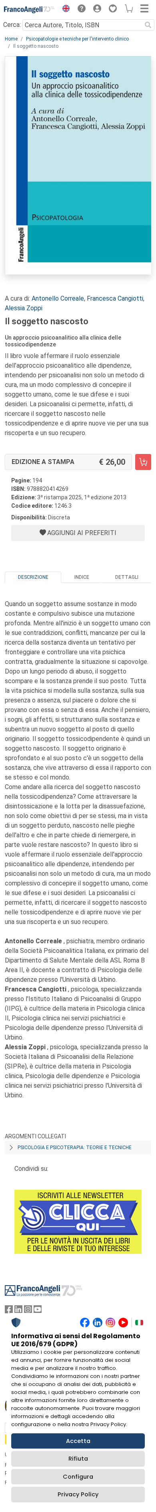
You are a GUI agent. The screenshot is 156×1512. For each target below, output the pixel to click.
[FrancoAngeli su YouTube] (38, 1311)
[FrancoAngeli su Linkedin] (18, 1311)
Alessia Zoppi (23, 308)
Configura (78, 1477)
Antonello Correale (58, 298)
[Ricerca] (148, 25)
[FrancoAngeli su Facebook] (9, 1311)
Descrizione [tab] (33, 577)
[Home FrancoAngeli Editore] (29, 9)
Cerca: (12, 24)
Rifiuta (78, 1459)
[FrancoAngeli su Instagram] (28, 1311)
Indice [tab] (81, 577)
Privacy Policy (78, 1494)
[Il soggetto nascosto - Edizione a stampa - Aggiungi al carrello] (143, 462)
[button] (64, 9)
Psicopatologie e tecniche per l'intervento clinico (77, 39)
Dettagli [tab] (126, 577)
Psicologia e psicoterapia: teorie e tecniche (75, 1147)
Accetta (78, 1441)
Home (11, 39)
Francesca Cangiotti (115, 298)
